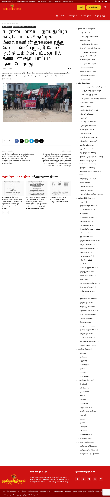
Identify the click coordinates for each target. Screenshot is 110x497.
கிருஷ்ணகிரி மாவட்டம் (89, 233)
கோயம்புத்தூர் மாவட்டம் (89, 268)
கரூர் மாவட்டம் (85, 279)
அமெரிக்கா (84, 392)
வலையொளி (58, 491)
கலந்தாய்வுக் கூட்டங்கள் (89, 110)
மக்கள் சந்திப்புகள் (87, 67)
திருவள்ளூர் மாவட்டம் (88, 206)
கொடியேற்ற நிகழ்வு (89, 95)
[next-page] (7, 212)
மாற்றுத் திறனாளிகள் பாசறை (91, 194)
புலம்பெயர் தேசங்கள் (86, 380)
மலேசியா (84, 430)
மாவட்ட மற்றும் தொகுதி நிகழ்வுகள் (93, 87)
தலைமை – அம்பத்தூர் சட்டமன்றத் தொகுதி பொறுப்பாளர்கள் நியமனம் (59, 199)
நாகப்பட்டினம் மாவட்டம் (88, 299)
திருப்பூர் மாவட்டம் (87, 272)
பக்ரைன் (83, 427)
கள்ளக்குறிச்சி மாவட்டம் (89, 248)
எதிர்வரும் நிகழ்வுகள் (90, 44)
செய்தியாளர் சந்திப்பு (88, 64)
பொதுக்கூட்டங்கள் (87, 102)
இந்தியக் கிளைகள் (85, 349)
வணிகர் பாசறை (86, 190)
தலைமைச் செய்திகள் (86, 29)
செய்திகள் (73, 16)
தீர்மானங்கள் (85, 79)
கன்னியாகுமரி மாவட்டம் (89, 345)
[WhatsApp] (26, 141)
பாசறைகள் (86, 16)
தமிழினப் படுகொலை (88, 446)
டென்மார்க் (84, 403)
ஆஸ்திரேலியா (86, 434)
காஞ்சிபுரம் (84, 213)
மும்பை (83, 368)
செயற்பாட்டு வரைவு (79, 491)
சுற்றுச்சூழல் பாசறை (88, 153)
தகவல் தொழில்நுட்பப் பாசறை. (91, 157)
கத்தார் (82, 419)
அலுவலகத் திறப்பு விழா (91, 91)
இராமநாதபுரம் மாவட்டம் (89, 330)
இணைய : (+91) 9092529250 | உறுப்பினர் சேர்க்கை (31, 1)
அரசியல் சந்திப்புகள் (88, 71)
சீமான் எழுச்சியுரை (87, 60)
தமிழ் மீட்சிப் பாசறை (87, 168)
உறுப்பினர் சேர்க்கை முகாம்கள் (94, 98)
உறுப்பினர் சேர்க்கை (9, 491)
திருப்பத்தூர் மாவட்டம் (88, 225)
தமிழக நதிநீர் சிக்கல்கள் (89, 450)
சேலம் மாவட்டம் (86, 252)
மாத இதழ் (68, 491)
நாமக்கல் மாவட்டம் (87, 256)
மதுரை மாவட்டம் (86, 318)
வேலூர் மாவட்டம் (86, 221)
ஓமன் (82, 423)
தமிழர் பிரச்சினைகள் (86, 442)
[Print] (36, 141)
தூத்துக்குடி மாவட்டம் (87, 334)
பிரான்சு (83, 399)
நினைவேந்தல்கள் (87, 114)
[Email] (41, 141)
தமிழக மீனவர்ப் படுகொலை (90, 454)
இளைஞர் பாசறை (87, 129)
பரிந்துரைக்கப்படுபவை (45, 176)
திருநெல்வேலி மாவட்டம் (89, 341)
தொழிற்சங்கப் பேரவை (89, 137)
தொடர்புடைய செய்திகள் (16, 176)
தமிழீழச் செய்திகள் (85, 438)
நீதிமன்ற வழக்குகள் (87, 75)
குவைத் (83, 415)
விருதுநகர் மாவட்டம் (87, 326)
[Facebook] (92, 1)
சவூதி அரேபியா (86, 407)
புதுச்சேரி (83, 202)
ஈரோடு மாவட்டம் (31, 26)
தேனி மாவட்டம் (86, 322)
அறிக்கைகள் (85, 33)
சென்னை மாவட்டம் (87, 210)
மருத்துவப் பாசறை (87, 145)
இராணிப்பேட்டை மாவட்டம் (90, 229)
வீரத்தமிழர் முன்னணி (88, 141)
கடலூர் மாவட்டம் (86, 295)
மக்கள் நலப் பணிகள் (88, 122)
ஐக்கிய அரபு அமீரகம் (88, 411)
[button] (105, 7)
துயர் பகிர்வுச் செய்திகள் (89, 56)
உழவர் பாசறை (85, 182)
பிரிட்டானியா (85, 388)
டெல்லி (83, 372)
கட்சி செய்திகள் (7, 26)
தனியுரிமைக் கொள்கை (95, 491)
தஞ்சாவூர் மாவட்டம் (87, 306)
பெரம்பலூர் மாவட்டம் (88, 287)
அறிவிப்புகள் (85, 40)
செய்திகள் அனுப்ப (46, 491)
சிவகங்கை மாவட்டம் (87, 314)
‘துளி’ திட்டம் (22, 491)
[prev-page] (3, 212)
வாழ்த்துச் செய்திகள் (90, 36)
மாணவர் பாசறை (86, 186)
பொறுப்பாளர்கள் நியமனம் (90, 48)
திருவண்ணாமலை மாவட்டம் (91, 241)
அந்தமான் (84, 357)
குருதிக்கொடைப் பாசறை (89, 149)
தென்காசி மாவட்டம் (87, 337)
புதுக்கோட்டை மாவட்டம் (89, 310)
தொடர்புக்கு (100, 16)
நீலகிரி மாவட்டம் (86, 264)
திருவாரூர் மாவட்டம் (87, 303)
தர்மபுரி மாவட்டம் (86, 237)
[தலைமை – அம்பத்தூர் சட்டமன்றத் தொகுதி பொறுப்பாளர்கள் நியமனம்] (60, 188)
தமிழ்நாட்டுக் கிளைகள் (19, 26)
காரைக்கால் (84, 376)
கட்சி (62, 16)
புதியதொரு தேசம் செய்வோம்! (64, 1)
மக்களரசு (50, 1)
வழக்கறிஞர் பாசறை (88, 179)
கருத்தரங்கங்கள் (86, 118)
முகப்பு (4, 24)
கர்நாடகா (83, 353)
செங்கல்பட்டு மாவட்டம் (88, 217)
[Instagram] (95, 1)
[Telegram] (99, 1)
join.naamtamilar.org (61, 482)
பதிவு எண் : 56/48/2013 (8, 1)
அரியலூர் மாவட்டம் (87, 291)
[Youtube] (106, 1)
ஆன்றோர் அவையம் (88, 126)
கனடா (82, 396)
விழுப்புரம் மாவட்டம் (87, 244)
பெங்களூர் (84, 365)
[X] (102, 1)
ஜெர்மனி (83, 384)
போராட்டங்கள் (85, 106)
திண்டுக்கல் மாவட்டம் (88, 275)
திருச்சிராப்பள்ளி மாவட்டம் (90, 283)
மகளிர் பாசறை (86, 133)
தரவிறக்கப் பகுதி (33, 491)
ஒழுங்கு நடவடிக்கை (89, 52)
